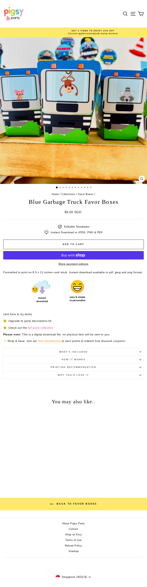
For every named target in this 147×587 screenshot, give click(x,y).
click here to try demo (17, 314)
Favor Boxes (86, 194)
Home (55, 194)
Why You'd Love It (73, 375)
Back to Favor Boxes (76, 503)
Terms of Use (73, 540)
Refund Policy (73, 545)
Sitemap (74, 551)
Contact (73, 529)
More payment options (73, 264)
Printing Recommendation (73, 367)
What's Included (73, 352)
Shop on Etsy (73, 534)
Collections (68, 194)
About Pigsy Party (73, 523)
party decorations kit (38, 321)
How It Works (73, 359)
